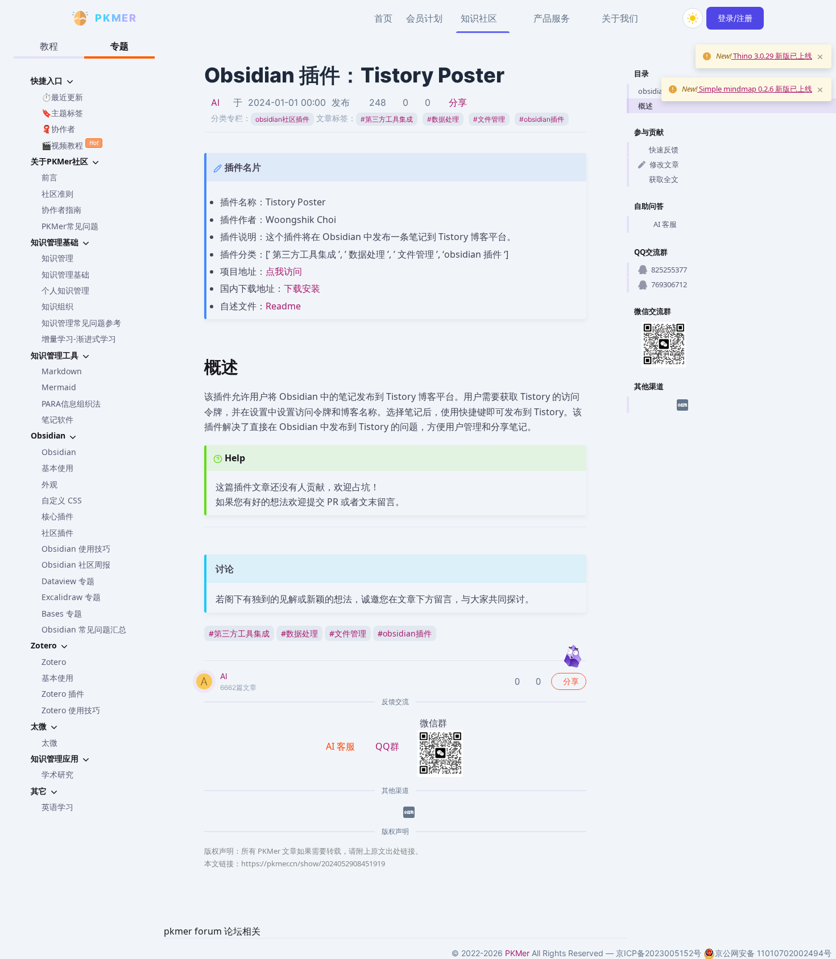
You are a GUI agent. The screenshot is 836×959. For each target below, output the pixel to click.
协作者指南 (61, 209)
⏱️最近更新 (62, 97)
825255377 (669, 269)
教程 (49, 46)
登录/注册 (735, 18)
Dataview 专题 (68, 581)
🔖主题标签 (62, 113)
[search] (665, 18)
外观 (49, 484)
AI (215, 102)
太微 (49, 742)
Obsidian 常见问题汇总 (84, 629)
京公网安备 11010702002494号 (773, 953)
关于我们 (620, 18)
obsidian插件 (541, 119)
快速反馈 (663, 149)
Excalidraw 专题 (71, 597)
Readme (283, 306)
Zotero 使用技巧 (71, 710)
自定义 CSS (62, 500)
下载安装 (302, 288)
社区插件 (57, 532)
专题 (119, 46)
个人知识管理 (65, 290)
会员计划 (424, 18)
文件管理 (489, 119)
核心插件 (57, 516)
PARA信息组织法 (71, 403)
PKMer (517, 953)
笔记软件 (57, 419)
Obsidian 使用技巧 (76, 548)
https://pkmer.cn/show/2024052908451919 (313, 863)
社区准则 (57, 193)
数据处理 (443, 119)
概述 (645, 106)
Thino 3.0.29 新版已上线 (771, 56)
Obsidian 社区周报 (76, 564)
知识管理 (57, 258)
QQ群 (387, 746)
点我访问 (284, 271)
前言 (49, 177)
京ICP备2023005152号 (658, 953)
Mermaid (59, 387)
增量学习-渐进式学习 (79, 338)
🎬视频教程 (70, 144)
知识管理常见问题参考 (81, 322)
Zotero (54, 661)
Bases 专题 (62, 613)
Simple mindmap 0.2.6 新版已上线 (754, 89)
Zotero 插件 (63, 693)
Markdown (62, 371)
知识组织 (57, 306)
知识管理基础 (65, 274)
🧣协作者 (58, 128)
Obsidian (59, 452)
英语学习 (57, 806)
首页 (383, 18)
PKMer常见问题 (70, 226)
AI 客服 (665, 224)
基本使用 (57, 467)
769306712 (669, 284)
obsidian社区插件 (282, 119)
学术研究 (57, 774)
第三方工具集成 (387, 119)
